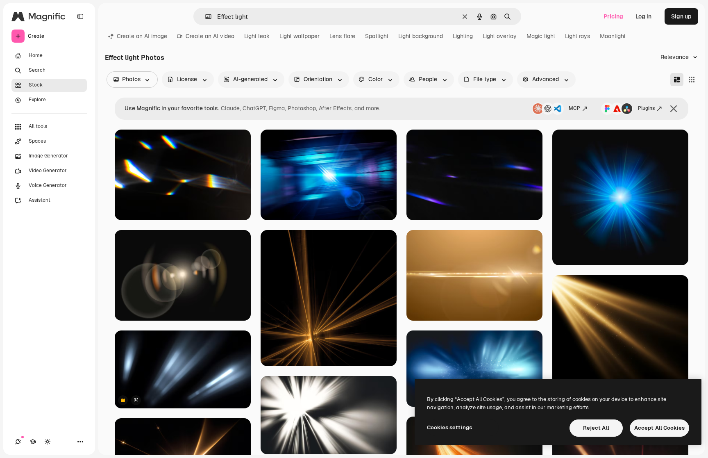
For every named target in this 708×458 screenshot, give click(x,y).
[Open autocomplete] (205, 17)
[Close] (673, 109)
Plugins (646, 108)
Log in (643, 16)
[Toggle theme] (47, 441)
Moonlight (613, 36)
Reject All (596, 427)
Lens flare (342, 36)
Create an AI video (210, 36)
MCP (574, 108)
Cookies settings (449, 427)
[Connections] (18, 441)
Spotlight (376, 36)
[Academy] (32, 441)
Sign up (681, 16)
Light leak (257, 36)
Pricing (613, 16)
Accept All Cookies (659, 427)
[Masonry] (676, 79)
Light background (420, 36)
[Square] (691, 79)
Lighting (463, 36)
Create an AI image (142, 36)
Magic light (540, 36)
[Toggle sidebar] (80, 16)
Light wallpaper (299, 36)
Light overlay (500, 36)
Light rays (577, 36)
